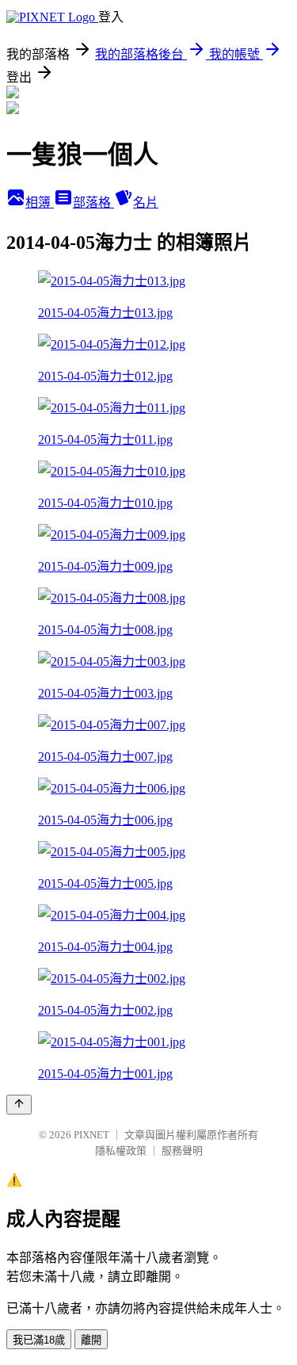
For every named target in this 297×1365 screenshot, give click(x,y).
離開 (91, 1340)
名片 (145, 202)
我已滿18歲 (39, 1340)
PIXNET (91, 1135)
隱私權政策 (121, 1151)
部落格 (93, 202)
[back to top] (19, 1105)
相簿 (39, 202)
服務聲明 (182, 1151)
